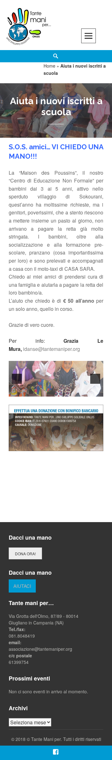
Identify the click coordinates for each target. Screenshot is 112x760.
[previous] (17, 379)
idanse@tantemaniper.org (51, 348)
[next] (95, 379)
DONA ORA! (25, 553)
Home (49, 66)
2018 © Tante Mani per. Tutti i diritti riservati (58, 739)
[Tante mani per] (28, 25)
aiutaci (22, 586)
